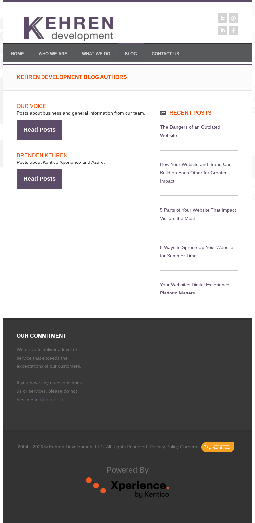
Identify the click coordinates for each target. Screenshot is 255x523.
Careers (188, 446)
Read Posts (39, 129)
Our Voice (31, 106)
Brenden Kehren (42, 155)
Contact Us (51, 399)
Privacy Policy (164, 446)
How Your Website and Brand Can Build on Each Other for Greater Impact (196, 173)
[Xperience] (127, 496)
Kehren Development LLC (76, 446)
